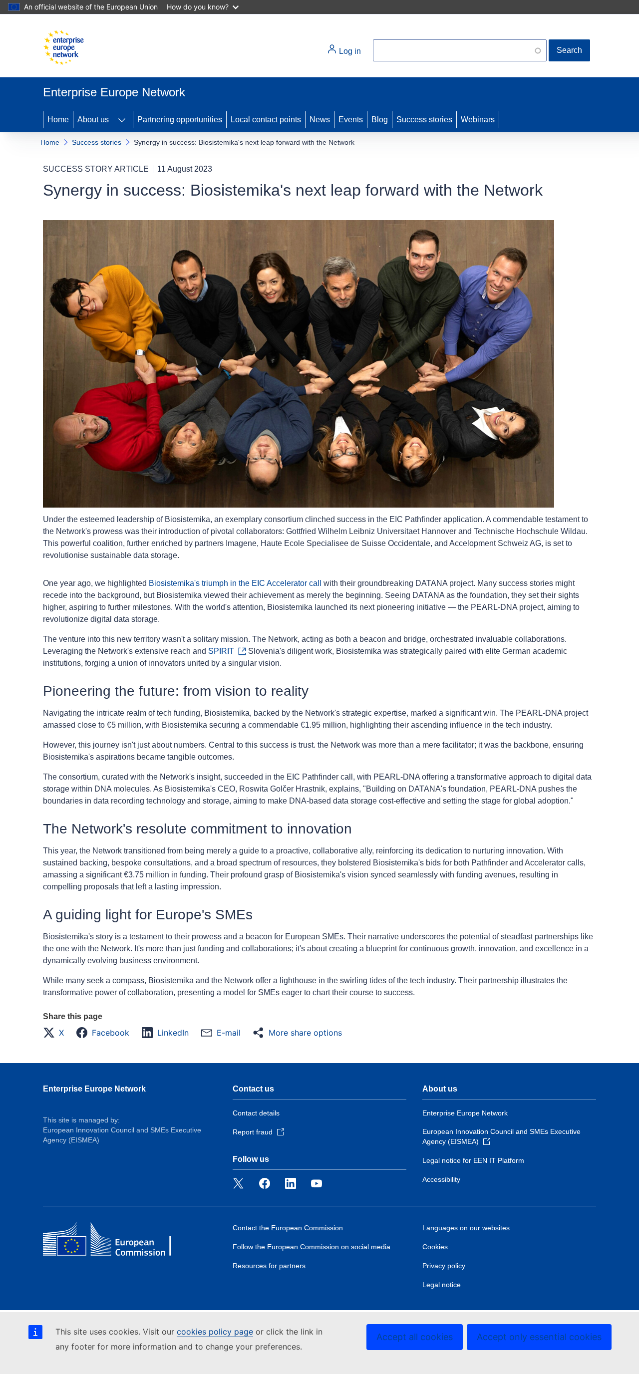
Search (569, 50)
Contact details (256, 1113)
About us (93, 119)
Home (58, 119)
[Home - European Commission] (63, 47)
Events (350, 119)
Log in (349, 51)
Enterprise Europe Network (94, 1089)
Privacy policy (443, 1266)
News (320, 119)
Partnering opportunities (179, 119)
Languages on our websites (466, 1228)
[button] (56, 1033)
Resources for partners (269, 1266)
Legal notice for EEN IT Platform (473, 1160)
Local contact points (266, 119)
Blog (379, 119)
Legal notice (441, 1285)
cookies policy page (215, 1332)
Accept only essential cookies (539, 1337)
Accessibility (441, 1179)
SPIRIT (221, 651)
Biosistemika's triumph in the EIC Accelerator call (235, 583)
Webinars (478, 119)
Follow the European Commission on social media (311, 1247)
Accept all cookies (414, 1337)
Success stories (424, 119)
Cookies (435, 1247)
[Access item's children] (122, 119)
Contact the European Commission (288, 1228)
